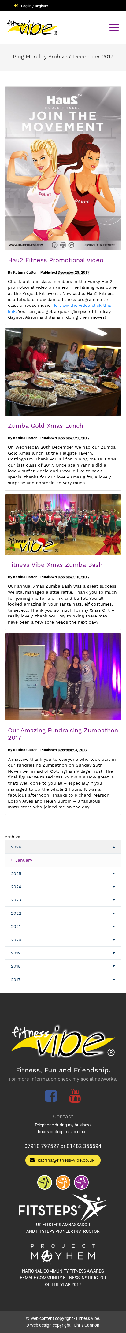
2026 (16, 846)
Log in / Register (34, 6)
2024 (16, 886)
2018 (16, 966)
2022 (16, 913)
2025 (16, 873)
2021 (15, 926)
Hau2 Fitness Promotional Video (55, 260)
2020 (16, 939)
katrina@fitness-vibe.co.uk (66, 1160)
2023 (16, 899)
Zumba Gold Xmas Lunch (45, 425)
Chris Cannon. (87, 1325)
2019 (16, 952)
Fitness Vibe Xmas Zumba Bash (55, 564)
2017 (15, 979)
